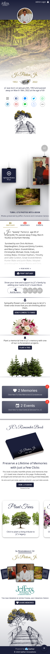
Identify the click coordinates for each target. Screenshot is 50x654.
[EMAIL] (16, 104)
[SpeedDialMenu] (44, 648)
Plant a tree (24, 348)
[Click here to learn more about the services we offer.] (25, 591)
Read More (25, 268)
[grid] (25, 181)
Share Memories (26, 603)
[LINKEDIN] (7, 104)
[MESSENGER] (25, 98)
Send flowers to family (25, 313)
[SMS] (25, 104)
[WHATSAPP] (42, 98)
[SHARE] (33, 104)
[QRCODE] (7, 98)
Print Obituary (26, 273)
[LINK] (42, 104)
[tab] (10, 224)
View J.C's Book (25, 485)
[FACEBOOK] (16, 98)
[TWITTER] (33, 98)
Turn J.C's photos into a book (25, 212)
